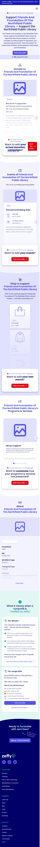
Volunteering (6, 786)
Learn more (30, 13)
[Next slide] (36, 118)
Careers (4, 812)
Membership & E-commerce (10, 783)
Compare (4, 826)
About (4, 803)
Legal (3, 809)
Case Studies (6, 839)
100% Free (5, 799)
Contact (4, 832)
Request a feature (7, 835)
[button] (37, 8)
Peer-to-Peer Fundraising (9, 780)
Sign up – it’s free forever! (20, 740)
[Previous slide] (3, 118)
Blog (3, 806)
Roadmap (5, 815)
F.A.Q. (4, 842)
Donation (4, 773)
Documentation (6, 829)
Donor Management (8, 789)
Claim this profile (20, 53)
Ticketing (4, 776)
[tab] (14, 463)
